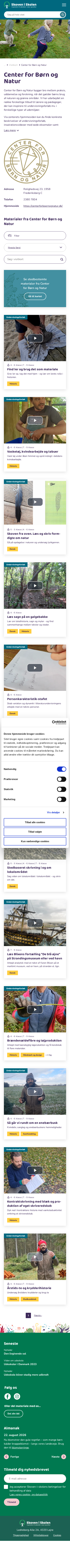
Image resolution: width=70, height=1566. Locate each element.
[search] (62, 14)
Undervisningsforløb (15, 317)
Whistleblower (41, 1535)
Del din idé (13, 1413)
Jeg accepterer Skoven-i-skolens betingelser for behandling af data (38, 1490)
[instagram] (17, 1397)
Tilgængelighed (21, 1535)
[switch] (61, 779)
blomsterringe (20, 1447)
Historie (13, 383)
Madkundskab (29, 1299)
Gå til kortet (35, 296)
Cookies (57, 1535)
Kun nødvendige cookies (35, 841)
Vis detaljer (53, 812)
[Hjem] (20, 4)
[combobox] (32, 14)
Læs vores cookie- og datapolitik (29, 1494)
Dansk (12, 549)
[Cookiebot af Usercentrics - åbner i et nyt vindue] (52, 722)
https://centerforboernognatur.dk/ (43, 206)
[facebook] (7, 1397)
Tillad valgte (35, 831)
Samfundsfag (29, 1134)
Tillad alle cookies (35, 822)
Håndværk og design (32, 1055)
